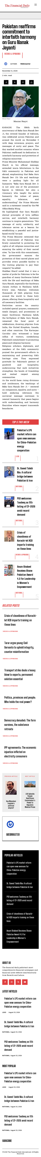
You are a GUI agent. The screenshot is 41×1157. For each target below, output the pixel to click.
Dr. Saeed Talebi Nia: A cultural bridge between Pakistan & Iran (25, 474)
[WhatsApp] (31, 81)
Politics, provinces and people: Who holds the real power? (20, 700)
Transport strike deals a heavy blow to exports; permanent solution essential (19, 675)
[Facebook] (6, 81)
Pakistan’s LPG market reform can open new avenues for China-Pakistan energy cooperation (26, 440)
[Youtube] (25, 982)
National (19, 486)
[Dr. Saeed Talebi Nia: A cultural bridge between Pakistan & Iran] (8, 470)
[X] (14, 81)
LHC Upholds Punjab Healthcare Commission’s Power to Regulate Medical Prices (30, 800)
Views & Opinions (22, 555)
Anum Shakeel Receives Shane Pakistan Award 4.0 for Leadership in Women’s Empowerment (26, 576)
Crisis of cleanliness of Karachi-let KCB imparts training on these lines (25, 540)
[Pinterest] (23, 81)
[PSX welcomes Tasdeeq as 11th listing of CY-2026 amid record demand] (8, 500)
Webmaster (25, 64)
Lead (17, 456)
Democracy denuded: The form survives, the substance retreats (20, 725)
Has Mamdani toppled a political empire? (11, 804)
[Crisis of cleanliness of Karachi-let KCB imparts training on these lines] (8, 534)
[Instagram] (11, 982)
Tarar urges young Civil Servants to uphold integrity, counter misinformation (19, 647)
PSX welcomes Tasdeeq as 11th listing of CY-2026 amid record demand (26, 506)
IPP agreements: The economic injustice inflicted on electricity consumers (20, 752)
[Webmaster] (6, 64)
